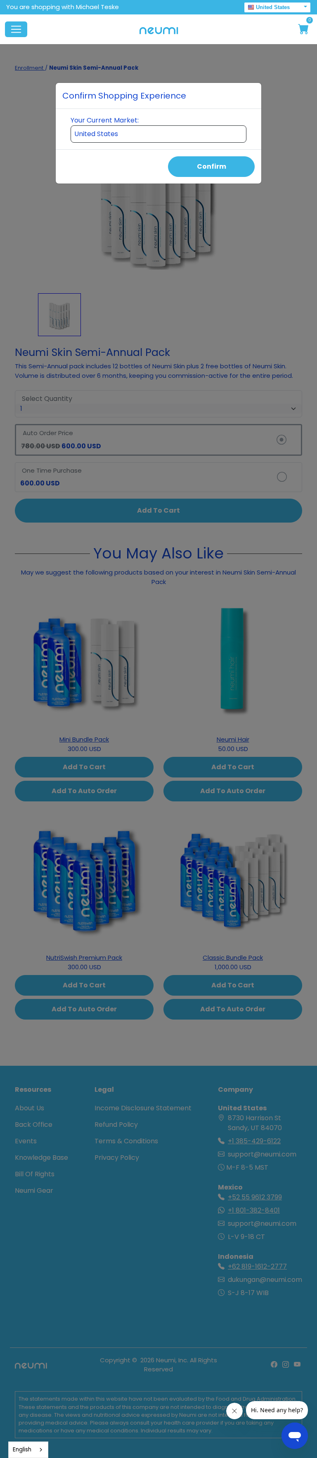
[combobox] (28, 1450)
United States (272, 7)
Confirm (211, 166)
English (22, 1449)
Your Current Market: (105, 120)
